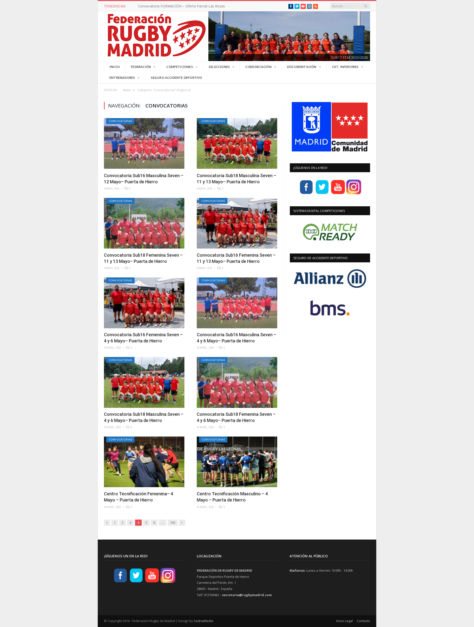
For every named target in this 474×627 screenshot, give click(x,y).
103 (172, 522)
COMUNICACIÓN (258, 66)
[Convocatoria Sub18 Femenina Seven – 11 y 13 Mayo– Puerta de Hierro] (144, 223)
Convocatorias (120, 121)
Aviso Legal (344, 621)
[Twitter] (322, 193)
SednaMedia (203, 621)
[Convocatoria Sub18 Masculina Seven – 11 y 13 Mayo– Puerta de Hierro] (237, 143)
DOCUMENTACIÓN (301, 66)
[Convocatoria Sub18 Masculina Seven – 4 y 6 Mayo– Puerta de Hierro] (144, 382)
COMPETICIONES (179, 66)
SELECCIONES (219, 66)
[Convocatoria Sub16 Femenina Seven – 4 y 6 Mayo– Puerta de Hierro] (144, 302)
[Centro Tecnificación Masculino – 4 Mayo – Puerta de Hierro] (237, 462)
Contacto (363, 621)
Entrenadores (122, 77)
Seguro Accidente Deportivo (176, 77)
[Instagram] (354, 193)
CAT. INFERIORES (345, 66)
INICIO (115, 66)
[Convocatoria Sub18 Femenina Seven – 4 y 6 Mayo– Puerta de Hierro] (237, 382)
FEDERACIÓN (141, 66)
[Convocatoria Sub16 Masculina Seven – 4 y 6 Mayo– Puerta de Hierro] (237, 302)
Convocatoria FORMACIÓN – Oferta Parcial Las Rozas (181, 6)
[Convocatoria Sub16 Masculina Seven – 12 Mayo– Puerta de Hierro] (144, 143)
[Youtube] (338, 193)
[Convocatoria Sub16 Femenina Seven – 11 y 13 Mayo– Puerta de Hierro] (237, 223)
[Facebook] (306, 193)
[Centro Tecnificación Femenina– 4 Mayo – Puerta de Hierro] (144, 462)
